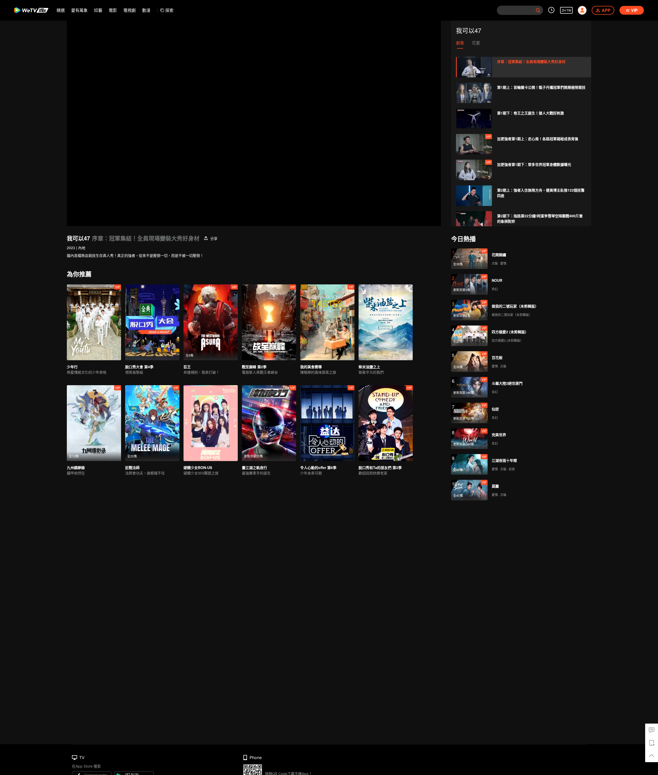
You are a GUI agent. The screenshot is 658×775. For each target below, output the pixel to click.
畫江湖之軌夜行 (254, 467)
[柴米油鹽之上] (386, 322)
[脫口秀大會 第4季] (152, 322)
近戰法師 (132, 467)
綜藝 (98, 10)
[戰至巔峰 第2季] (269, 322)
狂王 (187, 366)
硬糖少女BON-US (198, 467)
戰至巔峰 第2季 (254, 366)
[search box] (538, 10)
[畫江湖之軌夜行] (269, 423)
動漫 (146, 10)
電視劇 (129, 10)
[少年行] (94, 322)
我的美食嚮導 (311, 366)
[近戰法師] (152, 423)
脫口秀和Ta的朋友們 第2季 (380, 467)
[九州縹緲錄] (94, 423)
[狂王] (211, 322)
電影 (113, 10)
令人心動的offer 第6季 (318, 467)
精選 (61, 10)
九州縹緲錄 (76, 467)
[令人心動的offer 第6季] (327, 423)
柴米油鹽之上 (369, 366)
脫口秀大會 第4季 (139, 366)
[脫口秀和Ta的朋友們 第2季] (386, 423)
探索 (169, 10)
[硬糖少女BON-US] (211, 423)
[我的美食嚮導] (327, 322)
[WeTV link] (31, 10)
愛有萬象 (79, 10)
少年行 (72, 366)
